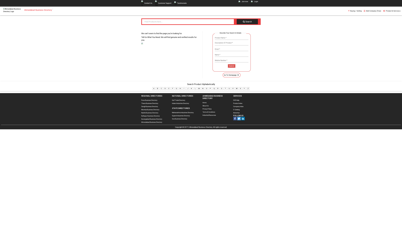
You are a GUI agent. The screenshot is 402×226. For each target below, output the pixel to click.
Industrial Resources (209, 115)
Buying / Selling (356, 11)
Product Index (237, 103)
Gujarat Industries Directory (181, 116)
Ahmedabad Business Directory (151, 122)
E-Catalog (236, 109)
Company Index (238, 106)
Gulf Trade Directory (178, 100)
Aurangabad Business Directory (151, 119)
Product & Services (393, 11)
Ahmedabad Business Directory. (201, 127)
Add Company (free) (373, 11)
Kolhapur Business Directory (150, 116)
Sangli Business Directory (149, 106)
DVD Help (236, 100)
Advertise (236, 113)
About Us (206, 106)
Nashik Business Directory (149, 113)
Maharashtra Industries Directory (183, 112)
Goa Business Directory (179, 119)
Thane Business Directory (149, 103)
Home (205, 102)
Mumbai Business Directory (150, 109)
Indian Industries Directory (180, 103)
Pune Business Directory (149, 100)
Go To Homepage (230, 75)
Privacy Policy (207, 109)
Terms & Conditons (209, 112)
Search (248, 21)
